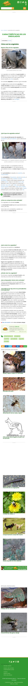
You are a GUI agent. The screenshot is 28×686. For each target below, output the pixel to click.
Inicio (2, 30)
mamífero (6, 338)
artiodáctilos (4, 138)
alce (23, 182)
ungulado (21, 338)
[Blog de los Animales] (18, 662)
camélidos (15, 178)
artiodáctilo (17, 336)
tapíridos (20, 173)
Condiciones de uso (9, 682)
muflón (23, 186)
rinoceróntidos (4, 174)
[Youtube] (11, 662)
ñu (23, 189)
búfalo (15, 185)
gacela (6, 186)
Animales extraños (7, 665)
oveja (17, 186)
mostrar (9, 40)
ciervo (19, 182)
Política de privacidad (18, 682)
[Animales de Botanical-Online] (7, 3)
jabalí (19, 177)
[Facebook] (9, 662)
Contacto (5, 671)
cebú (9, 185)
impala (24, 188)
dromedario (4, 180)
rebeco (2, 188)
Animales (5, 30)
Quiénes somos (7, 673)
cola (11, 79)
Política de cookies (14, 683)
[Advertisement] (14, 21)
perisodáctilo (14, 338)
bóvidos (3, 185)
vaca (7, 185)
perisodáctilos (13, 138)
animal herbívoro (8, 336)
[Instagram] (16, 662)
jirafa (6, 182)
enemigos (16, 99)
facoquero (3, 178)
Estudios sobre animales (9, 668)
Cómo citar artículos (8, 675)
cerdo (23, 177)
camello (20, 178)
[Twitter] (13, 662)
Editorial (17, 326)
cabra (20, 186)
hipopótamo (14, 177)
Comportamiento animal (9, 669)
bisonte (3, 186)
